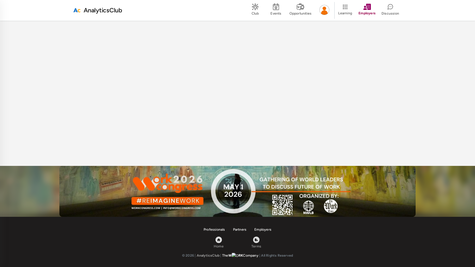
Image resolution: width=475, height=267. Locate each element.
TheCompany (240, 255)
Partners (240, 229)
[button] (324, 10)
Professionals (214, 229)
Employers (262, 229)
